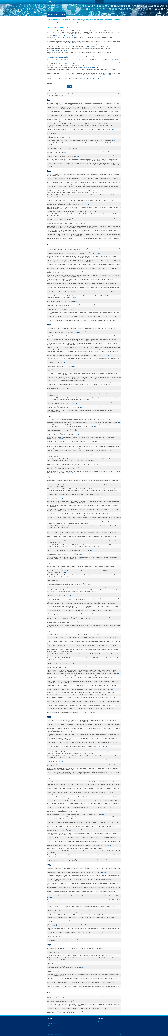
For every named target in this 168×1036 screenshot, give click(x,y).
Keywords (49, 84)
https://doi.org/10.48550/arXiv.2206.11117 (97, 46)
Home (67, 2)
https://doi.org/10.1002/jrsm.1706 (103, 74)
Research (113, 2)
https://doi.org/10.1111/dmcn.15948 (71, 71)
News (77, 2)
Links (119, 2)
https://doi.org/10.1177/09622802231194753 (89, 78)
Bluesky (48, 1025)
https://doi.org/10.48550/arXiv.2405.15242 (66, 63)
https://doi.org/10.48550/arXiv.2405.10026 (107, 60)
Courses (91, 2)
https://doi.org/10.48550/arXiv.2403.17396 (57, 54)
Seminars (84, 2)
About (72, 2)
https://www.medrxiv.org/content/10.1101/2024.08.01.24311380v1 (63, 35)
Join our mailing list (51, 1023)
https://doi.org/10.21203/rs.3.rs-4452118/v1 (89, 67)
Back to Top (118, 1034)
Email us (48, 1030)
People (107, 2)
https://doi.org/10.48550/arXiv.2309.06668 (57, 50)
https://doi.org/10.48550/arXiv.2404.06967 (57, 57)
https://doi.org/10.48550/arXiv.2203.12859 (60, 39)
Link (67, 95)
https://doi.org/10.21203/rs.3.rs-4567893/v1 (73, 43)
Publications (99, 2)
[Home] (52, 2)
